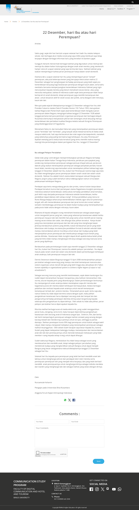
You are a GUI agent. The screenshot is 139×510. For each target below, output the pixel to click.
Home (101, 9)
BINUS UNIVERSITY (72, 6)
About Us (110, 9)
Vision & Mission (118, 6)
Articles (38, 44)
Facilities (120, 9)
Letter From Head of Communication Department (96, 6)
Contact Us (130, 6)
